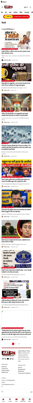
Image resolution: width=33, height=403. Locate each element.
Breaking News (6, 48)
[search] (30, 7)
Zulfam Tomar (7, 90)
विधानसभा (11, 111)
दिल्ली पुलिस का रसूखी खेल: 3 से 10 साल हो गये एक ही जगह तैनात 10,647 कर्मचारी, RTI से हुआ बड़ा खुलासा (16, 84)
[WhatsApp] (13, 358)
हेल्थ (11, 207)
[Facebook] (3, 358)
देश (6, 297)
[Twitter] (5, 358)
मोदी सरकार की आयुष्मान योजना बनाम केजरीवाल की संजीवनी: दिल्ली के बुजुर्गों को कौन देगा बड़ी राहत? (16, 210)
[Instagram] (10, 358)
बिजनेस (13, 267)
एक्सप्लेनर (4, 177)
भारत (16, 48)
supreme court (10, 237)
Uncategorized (10, 328)
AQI (25, 7)
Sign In (4, 2)
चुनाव (7, 111)
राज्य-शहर (21, 328)
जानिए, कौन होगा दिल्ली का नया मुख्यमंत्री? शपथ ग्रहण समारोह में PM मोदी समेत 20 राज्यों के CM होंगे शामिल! (15, 114)
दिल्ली (13, 48)
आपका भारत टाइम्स (7, 60)
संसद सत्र (20, 177)
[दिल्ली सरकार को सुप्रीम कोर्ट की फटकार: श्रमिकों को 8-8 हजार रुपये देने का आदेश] (16, 229)
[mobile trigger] (3, 7)
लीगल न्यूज (17, 237)
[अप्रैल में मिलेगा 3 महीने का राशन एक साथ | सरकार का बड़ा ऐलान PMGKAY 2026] (16, 40)
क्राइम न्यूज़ (4, 267)
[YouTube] (7, 358)
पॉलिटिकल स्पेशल (14, 177)
